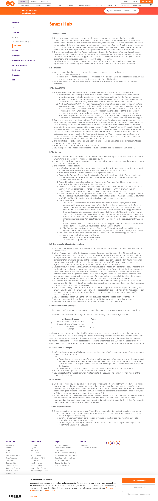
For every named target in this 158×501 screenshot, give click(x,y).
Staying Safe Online (38, 468)
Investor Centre (12, 471)
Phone (15, 50)
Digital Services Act (62, 463)
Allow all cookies (139, 481)
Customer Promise (13, 468)
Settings (33, 496)
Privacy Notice (61, 450)
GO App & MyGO (19, 65)
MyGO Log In (146, 2)
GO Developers (12, 466)
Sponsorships (11, 463)
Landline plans (36, 463)
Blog (8, 450)
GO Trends (137, 5)
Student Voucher (85, 5)
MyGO (33, 448)
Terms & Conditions (62, 445)
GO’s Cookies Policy (63, 448)
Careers (9, 448)
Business (34, 2)
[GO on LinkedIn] (118, 443)
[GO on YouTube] (112, 443)
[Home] (10, 3)
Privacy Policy (49, 490)
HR (13, 80)
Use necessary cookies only (138, 494)
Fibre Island (35, 460)
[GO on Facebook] (106, 443)
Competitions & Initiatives (23, 60)
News (8, 453)
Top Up (135, 2)
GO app (34, 445)
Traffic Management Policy (65, 453)
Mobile (15, 22)
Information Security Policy (66, 455)
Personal (23, 2)
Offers (15, 37)
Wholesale (44, 2)
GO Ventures (11, 473)
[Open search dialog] (151, 5)
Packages (16, 55)
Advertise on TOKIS (38, 458)
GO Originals (36, 455)
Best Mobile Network (14, 455)
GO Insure (125, 5)
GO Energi (112, 5)
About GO (10, 445)
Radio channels (36, 466)
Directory (16, 75)
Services (17, 45)
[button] (121, 11)
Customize (137, 487)
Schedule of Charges (21, 41)
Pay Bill (126, 2)
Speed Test (35, 453)
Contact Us (84, 445)
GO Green (10, 460)
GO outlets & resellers (88, 448)
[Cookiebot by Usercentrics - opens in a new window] (15, 496)
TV (13, 27)
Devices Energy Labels (39, 471)
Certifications (11, 458)
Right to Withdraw (62, 466)
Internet (15, 32)
